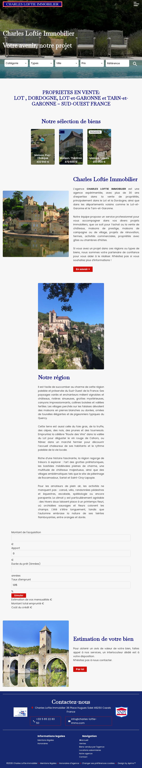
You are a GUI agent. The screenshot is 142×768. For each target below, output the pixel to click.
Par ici (80, 669)
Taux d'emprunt (21, 579)
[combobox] (16, 63)
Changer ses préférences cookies (98, 763)
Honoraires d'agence (69, 763)
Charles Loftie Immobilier (50, 708)
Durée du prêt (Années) (25, 563)
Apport (15, 548)
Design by (126, 763)
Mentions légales (48, 763)
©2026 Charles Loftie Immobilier (21, 763)
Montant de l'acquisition (26, 532)
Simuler (18, 595)
